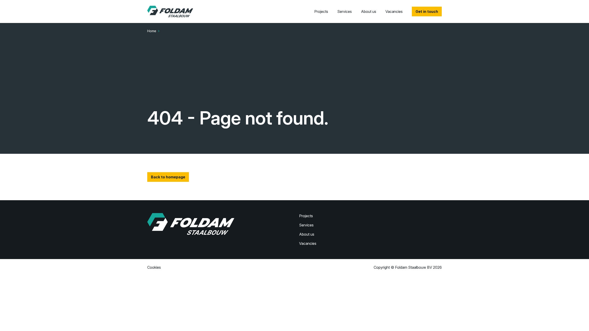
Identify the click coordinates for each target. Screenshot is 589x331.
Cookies (154, 267)
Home (151, 31)
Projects (321, 11)
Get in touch (427, 11)
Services (344, 11)
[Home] (170, 11)
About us (368, 11)
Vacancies (394, 11)
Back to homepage (168, 177)
